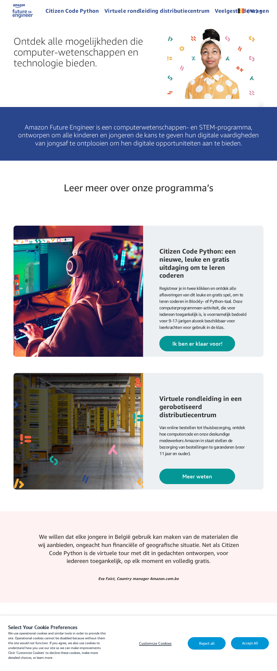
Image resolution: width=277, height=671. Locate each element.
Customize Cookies (155, 643)
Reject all (207, 643)
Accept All (250, 643)
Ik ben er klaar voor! (197, 344)
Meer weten (197, 476)
